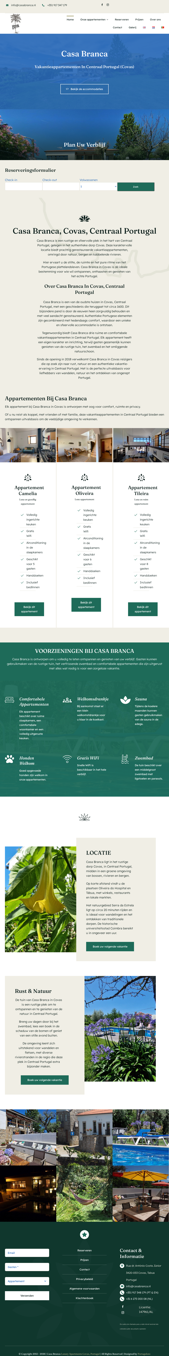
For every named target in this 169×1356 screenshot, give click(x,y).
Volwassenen (89, 180)
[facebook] (102, 5)
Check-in (11, 180)
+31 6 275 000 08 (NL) (139, 1298)
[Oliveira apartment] (85, 429)
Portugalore (144, 1353)
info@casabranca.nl (23, 5)
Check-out (49, 180)
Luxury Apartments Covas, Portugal (80, 1353)
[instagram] (108, 5)
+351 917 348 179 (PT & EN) (142, 1292)
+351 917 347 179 (57, 5)
